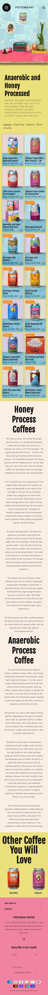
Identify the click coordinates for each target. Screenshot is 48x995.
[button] (24, 903)
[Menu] (6, 7)
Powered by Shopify (31, 991)
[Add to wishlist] (21, 164)
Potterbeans (20, 991)
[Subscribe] (36, 955)
